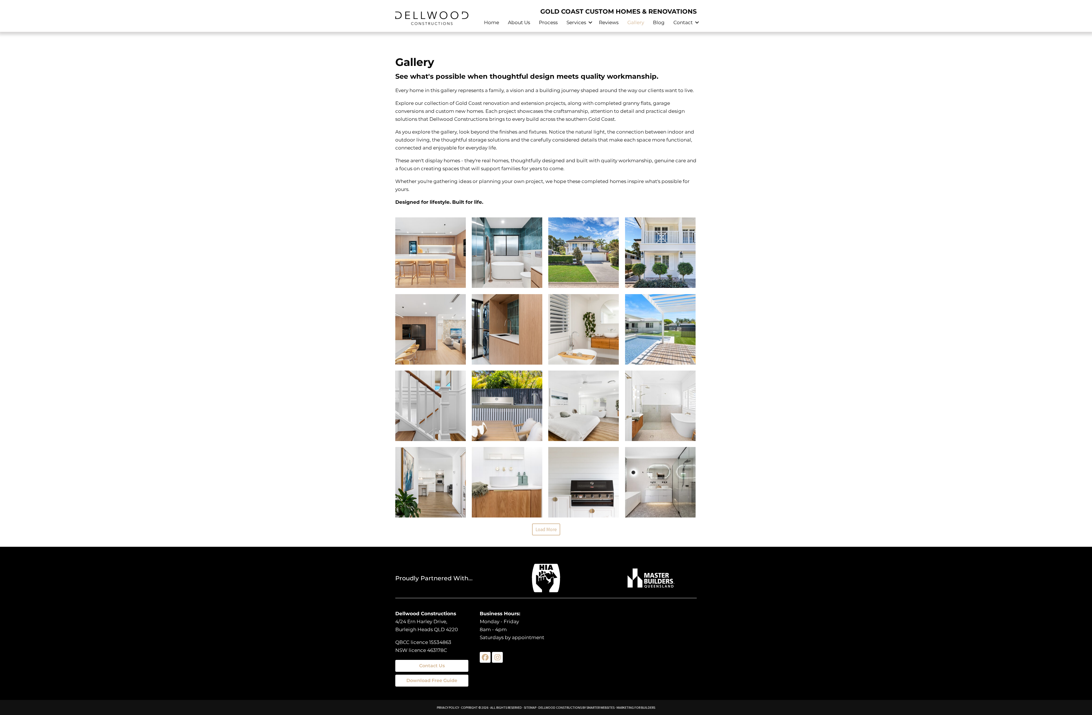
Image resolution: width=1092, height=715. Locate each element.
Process (548, 22)
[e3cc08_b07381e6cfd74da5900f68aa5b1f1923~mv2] (583, 406)
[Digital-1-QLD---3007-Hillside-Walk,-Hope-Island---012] (660, 252)
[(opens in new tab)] (546, 577)
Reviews (609, 22)
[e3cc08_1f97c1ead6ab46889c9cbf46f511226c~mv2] (430, 406)
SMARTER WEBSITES (600, 707)
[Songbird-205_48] (507, 329)
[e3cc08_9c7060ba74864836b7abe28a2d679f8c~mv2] (660, 329)
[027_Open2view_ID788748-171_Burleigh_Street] (430, 482)
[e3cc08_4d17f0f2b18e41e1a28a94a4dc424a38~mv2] (583, 482)
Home (491, 22)
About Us (519, 22)
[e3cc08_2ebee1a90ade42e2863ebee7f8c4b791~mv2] (660, 406)
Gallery (635, 22)
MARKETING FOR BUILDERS (636, 707)
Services (576, 22)
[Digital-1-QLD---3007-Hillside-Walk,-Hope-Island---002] (583, 252)
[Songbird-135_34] (430, 252)
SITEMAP (530, 707)
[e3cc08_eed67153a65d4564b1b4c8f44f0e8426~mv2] (507, 482)
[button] (590, 22)
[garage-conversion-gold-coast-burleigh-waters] (583, 329)
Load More (546, 529)
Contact (683, 22)
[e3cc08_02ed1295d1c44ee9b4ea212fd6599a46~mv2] (507, 406)
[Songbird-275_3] (430, 329)
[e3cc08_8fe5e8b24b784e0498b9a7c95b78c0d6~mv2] (660, 482)
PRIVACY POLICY (448, 707)
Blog (659, 22)
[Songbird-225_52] (507, 252)
